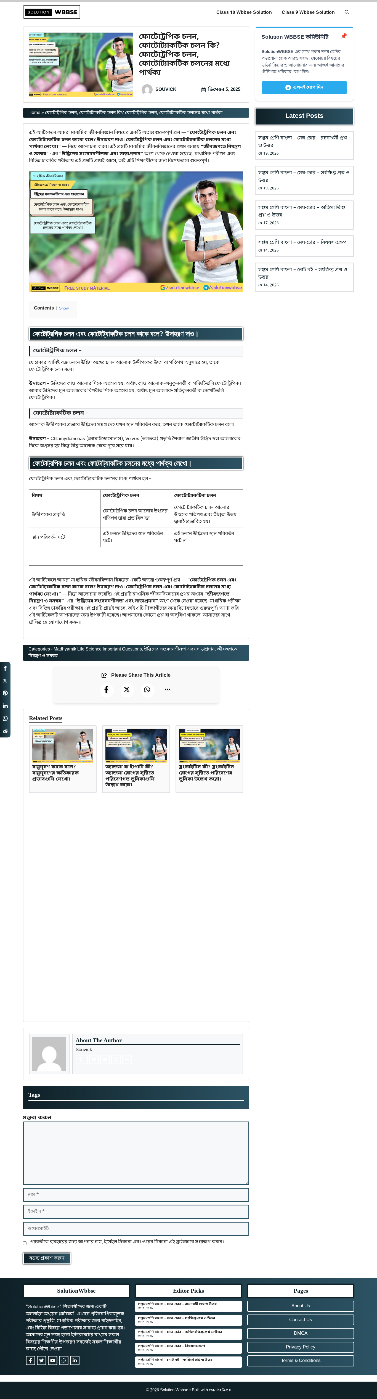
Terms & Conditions (301, 1361)
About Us (300, 1306)
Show (64, 308)
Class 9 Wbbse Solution (308, 13)
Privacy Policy (300, 1347)
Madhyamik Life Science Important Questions (98, 649)
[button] (347, 12)
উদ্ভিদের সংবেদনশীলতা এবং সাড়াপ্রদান (179, 649)
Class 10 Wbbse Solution (244, 13)
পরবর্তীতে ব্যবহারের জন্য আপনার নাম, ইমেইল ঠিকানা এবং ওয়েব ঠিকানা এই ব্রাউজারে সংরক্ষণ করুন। (127, 1242)
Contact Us (300, 1320)
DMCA (300, 1333)
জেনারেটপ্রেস (220, 1390)
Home (34, 113)
